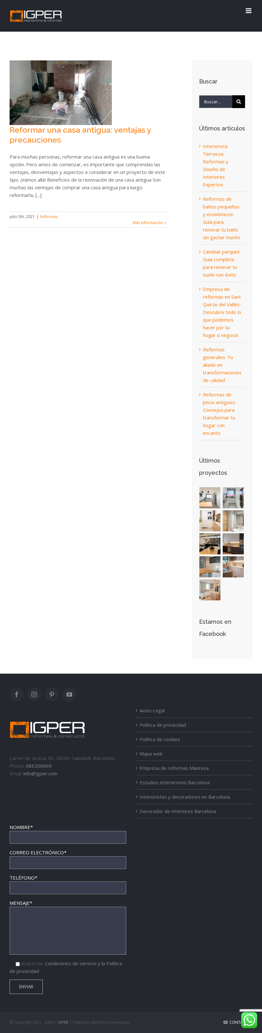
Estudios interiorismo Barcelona (175, 782)
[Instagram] (34, 694)
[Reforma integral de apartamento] (233, 543)
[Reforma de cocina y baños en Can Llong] (233, 497)
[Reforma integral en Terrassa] (233, 566)
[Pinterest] (52, 694)
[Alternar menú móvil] (249, 10)
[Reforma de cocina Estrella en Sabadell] (210, 520)
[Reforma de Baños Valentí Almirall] (233, 520)
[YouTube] (69, 694)
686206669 (39, 766)
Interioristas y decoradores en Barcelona (185, 797)
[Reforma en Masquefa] (210, 497)
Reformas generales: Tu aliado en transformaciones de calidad (222, 364)
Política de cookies (160, 739)
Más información (148, 222)
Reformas (49, 216)
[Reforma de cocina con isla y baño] (210, 589)
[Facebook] (17, 694)
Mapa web (151, 753)
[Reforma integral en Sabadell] (210, 566)
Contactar (239, 1022)
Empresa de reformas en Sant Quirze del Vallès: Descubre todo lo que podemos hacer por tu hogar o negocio (222, 312)
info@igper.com (40, 773)
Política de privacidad (163, 725)
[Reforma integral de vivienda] (210, 543)
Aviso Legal (152, 710)
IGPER (63, 1022)
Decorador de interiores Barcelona (178, 811)
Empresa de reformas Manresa (174, 768)
